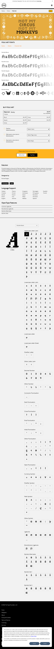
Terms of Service (6, 620)
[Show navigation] (51, 5)
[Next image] (29, 39)
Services (4, 625)
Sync (42, 56)
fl (31, 548)
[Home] (4, 5)
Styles (3, 46)
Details (9, 46)
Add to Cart (21, 155)
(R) (36, 535)
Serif (12, 183)
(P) (31, 535)
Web (12, 134)
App (12, 140)
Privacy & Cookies (6, 617)
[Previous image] (24, 39)
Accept (34, 643)
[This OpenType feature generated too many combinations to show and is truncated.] (26, 539)
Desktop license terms (10, 130)
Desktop (8, 128)
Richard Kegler (5, 178)
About (3, 615)
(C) (26, 535)
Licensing (4, 622)
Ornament (5, 183)
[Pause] (27, 39)
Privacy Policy (33, 636)
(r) (50, 535)
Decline (45, 643)
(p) (45, 535)
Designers (4, 612)
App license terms (9, 141)
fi (27, 548)
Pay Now (32, 155)
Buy (50, 11)
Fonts (8, 11)
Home (3, 11)
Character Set (18, 46)
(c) (40, 535)
